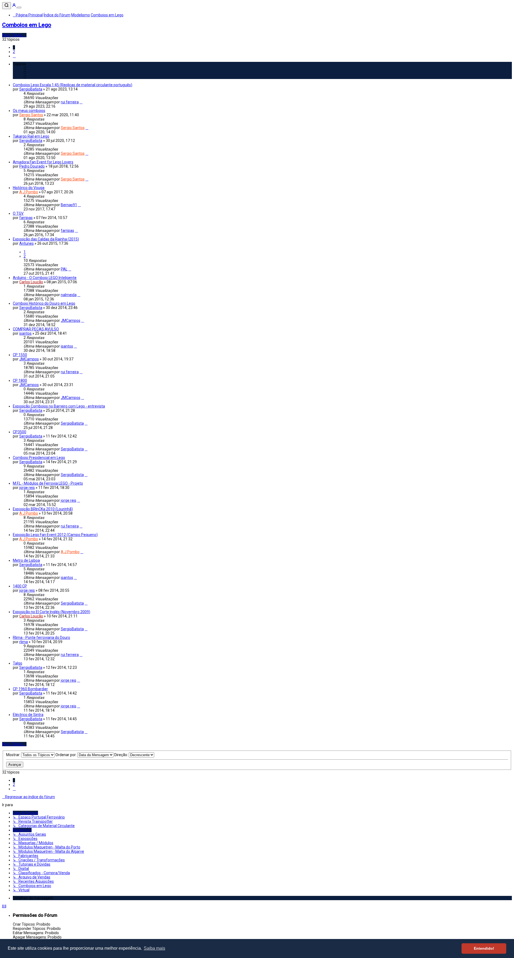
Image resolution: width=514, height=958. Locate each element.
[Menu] (19, 7)
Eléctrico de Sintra (28, 714)
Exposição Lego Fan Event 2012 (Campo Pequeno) (55, 535)
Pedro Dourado (32, 166)
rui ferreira (70, 102)
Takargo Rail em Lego (31, 136)
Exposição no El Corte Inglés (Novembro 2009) (51, 612)
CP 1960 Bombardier (30, 689)
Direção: (121, 755)
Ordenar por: (66, 755)
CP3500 (19, 432)
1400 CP (20, 586)
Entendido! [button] (484, 948)
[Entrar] (14, 6)
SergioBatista (30, 89)
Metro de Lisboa (26, 560)
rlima (23, 642)
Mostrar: (13, 755)
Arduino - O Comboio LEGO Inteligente (45, 278)
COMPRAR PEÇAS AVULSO (36, 329)
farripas (26, 218)
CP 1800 (20, 380)
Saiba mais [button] (154, 948)
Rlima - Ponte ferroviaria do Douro (41, 637)
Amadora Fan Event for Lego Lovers (43, 162)
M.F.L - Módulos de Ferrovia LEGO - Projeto (48, 483)
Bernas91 (69, 205)
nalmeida (69, 295)
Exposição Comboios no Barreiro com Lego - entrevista (59, 406)
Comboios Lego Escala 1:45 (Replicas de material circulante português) (72, 85)
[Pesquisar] (6, 5)
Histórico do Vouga (28, 188)
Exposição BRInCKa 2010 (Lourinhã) (43, 509)
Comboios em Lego (26, 25)
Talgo (17, 663)
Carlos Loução (31, 282)
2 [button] (14, 52)
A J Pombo (28, 192)
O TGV (18, 213)
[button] (14, 56)
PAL (64, 269)
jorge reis (27, 487)
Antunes (26, 243)
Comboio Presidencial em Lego (39, 457)
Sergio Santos (31, 115)
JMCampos (70, 320)
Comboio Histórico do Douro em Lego (44, 303)
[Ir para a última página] (81, 102)
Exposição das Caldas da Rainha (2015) (46, 239)
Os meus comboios (29, 110)
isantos (25, 333)
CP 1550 (20, 355)
